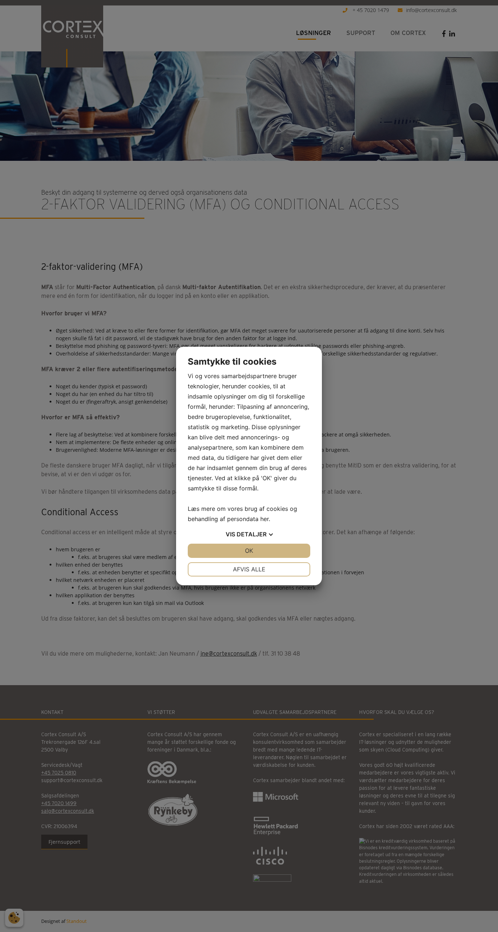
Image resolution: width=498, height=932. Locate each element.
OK (249, 550)
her (264, 519)
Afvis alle (249, 569)
